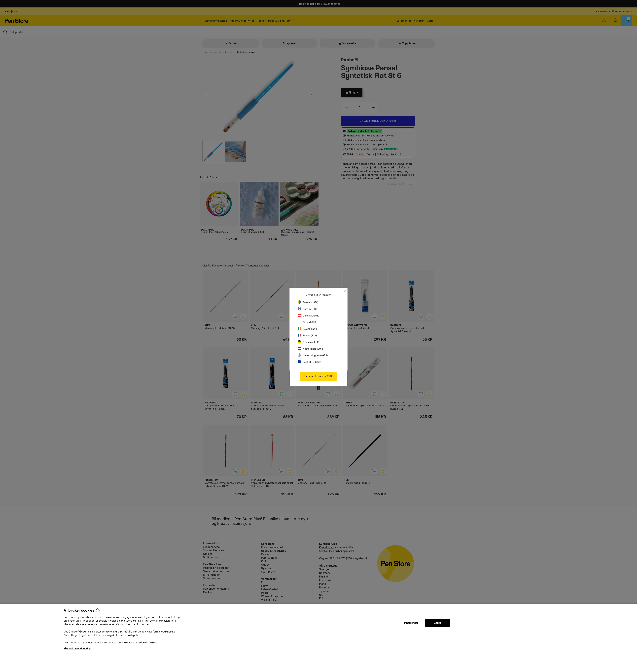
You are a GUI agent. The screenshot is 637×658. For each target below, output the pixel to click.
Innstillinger (411, 622)
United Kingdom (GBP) (315, 355)
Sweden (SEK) (310, 302)
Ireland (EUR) (310, 328)
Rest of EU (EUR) (312, 362)
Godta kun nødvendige (77, 648)
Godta (437, 622)
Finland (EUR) (310, 322)
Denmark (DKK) (311, 315)
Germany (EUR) (311, 342)
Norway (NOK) (310, 309)
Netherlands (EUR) (313, 348)
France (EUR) (310, 335)
